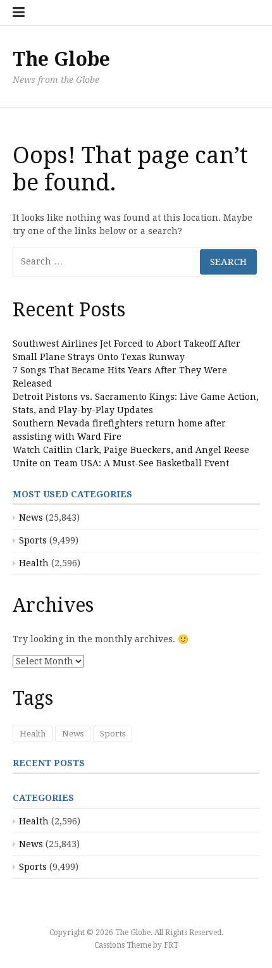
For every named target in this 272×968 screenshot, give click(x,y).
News (31, 517)
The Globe (61, 59)
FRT (171, 945)
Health (34, 563)
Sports (33, 540)
